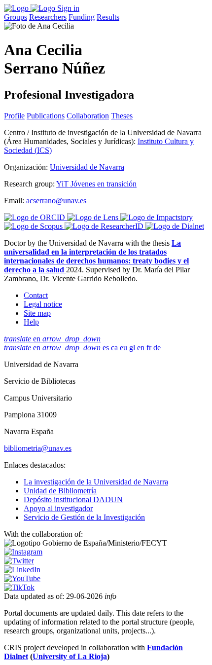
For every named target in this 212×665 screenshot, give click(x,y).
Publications (46, 115)
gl (133, 347)
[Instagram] (23, 552)
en (52, 338)
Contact (36, 295)
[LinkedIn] (22, 569)
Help (31, 322)
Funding (82, 17)
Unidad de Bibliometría (60, 490)
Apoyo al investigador (58, 508)
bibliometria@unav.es (37, 448)
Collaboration (88, 115)
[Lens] (93, 217)
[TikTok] (19, 587)
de (157, 347)
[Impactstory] (156, 217)
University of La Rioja (70, 656)
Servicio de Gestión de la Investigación (84, 517)
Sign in (68, 8)
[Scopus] (34, 226)
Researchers (48, 17)
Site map (37, 313)
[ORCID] (35, 217)
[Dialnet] (174, 226)
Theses (122, 115)
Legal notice (43, 304)
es (107, 347)
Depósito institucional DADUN (73, 499)
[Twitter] (19, 560)
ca (115, 347)
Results (108, 17)
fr (149, 347)
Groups (15, 17)
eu (124, 347)
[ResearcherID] (105, 226)
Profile (14, 115)
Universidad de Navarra (87, 167)
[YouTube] (22, 578)
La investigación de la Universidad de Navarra (96, 482)
